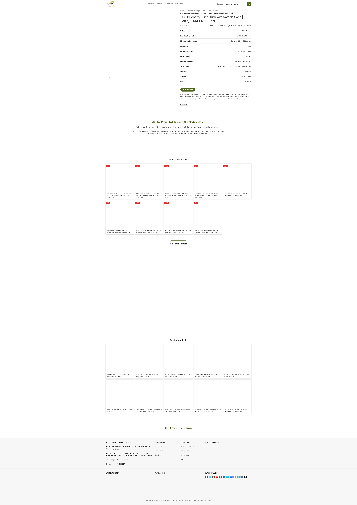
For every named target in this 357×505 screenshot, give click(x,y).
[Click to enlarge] (109, 77)
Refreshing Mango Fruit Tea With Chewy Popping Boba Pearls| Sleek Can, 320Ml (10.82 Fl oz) (178, 195)
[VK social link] (241, 477)
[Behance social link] (231, 477)
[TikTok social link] (245, 477)
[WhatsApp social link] (238, 477)
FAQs (181, 459)
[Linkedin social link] (224, 477)
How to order (184, 455)
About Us (158, 447)
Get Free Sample (187, 89)
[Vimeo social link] (227, 477)
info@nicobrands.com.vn (119, 460)
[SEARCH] (249, 4)
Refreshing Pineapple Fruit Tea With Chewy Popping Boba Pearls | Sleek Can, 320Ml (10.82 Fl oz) (148, 195)
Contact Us (159, 451)
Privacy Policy (185, 451)
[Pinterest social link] (220, 477)
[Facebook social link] (206, 477)
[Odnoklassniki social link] (234, 477)
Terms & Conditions (187, 447)
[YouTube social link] (217, 477)
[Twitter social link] (210, 477)
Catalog (158, 455)
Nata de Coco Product (210, 11)
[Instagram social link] (213, 477)
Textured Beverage (193, 11)
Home (182, 11)
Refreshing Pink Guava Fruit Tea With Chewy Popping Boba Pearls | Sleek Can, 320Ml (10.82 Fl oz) (119, 195)
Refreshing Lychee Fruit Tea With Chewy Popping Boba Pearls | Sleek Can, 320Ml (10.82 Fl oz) (206, 195)
